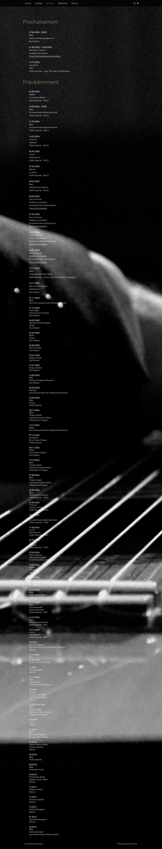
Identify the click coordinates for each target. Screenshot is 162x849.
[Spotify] (138, 3)
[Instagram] (134, 3)
